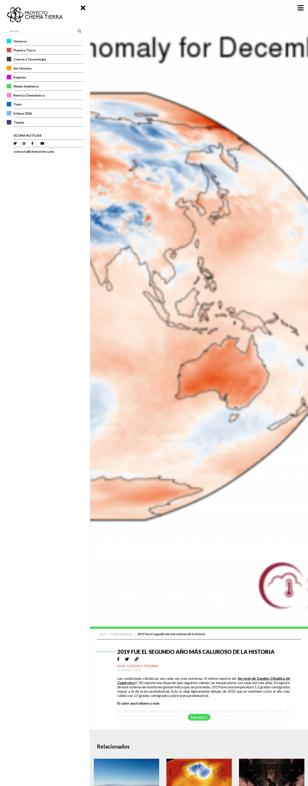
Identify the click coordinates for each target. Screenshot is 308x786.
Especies (20, 77)
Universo (20, 41)
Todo (18, 104)
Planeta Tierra (24, 50)
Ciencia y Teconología (30, 59)
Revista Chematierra (29, 95)
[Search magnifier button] (80, 31)
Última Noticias (27, 135)
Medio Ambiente (26, 86)
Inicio (102, 634)
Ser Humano (23, 68)
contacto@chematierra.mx (34, 151)
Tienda (19, 122)
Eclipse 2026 (23, 113)
